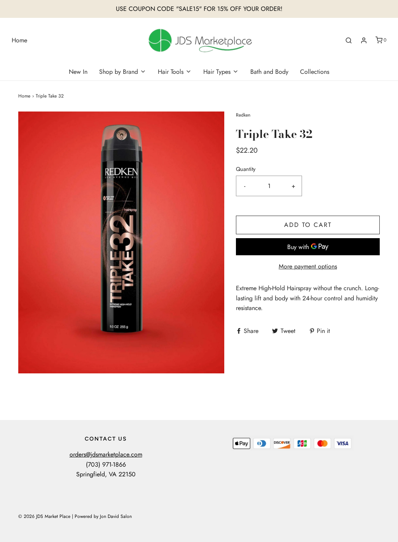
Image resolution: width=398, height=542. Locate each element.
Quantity (245, 169)
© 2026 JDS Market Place (44, 516)
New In (78, 71)
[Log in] (363, 40)
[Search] (348, 40)
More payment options (308, 266)
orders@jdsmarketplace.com (106, 454)
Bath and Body (269, 71)
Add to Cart (308, 224)
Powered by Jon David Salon (103, 516)
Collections (314, 71)
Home (19, 40)
